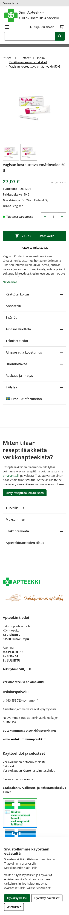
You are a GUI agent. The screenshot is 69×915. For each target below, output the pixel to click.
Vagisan (18, 206)
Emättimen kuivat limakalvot (28, 62)
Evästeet (8, 766)
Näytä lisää (10, 282)
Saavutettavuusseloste (18, 779)
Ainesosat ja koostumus (24, 352)
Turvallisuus (15, 508)
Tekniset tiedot (17, 341)
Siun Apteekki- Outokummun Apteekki (39, 15)
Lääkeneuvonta (17, 531)
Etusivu (8, 58)
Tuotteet (25, 58)
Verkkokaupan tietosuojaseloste (24, 762)
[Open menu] (7, 27)
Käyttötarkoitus (17, 294)
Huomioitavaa (16, 364)
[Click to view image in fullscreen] (34, 108)
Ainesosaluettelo (18, 329)
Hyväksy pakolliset (46, 898)
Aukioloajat (9, 3)
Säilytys (11, 387)
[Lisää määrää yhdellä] (62, 216)
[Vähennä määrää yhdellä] (45, 216)
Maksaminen (15, 519)
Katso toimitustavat (34, 248)
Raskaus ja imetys (19, 375)
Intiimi (41, 58)
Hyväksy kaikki (17, 898)
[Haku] (60, 36)
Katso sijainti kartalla (16, 626)
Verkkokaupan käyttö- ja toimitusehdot (29, 771)
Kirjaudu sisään (44, 27)
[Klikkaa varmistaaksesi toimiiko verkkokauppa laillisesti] (34, 812)
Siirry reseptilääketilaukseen (25, 493)
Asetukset (14, 907)
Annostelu (13, 306)
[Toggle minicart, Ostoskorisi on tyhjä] (61, 27)
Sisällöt (11, 317)
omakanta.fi (11, 476)
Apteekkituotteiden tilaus (25, 543)
